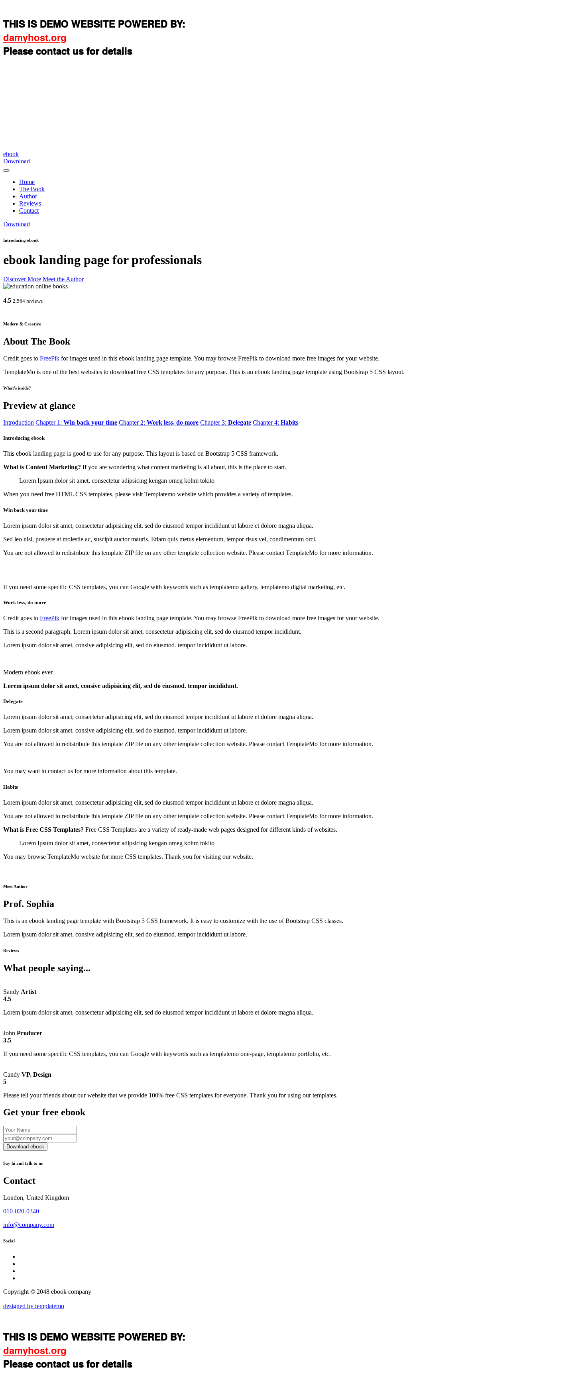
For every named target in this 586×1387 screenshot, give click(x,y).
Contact (29, 210)
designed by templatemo (33, 1306)
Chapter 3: (225, 422)
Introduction (18, 422)
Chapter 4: (275, 422)
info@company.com (28, 1224)
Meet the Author (63, 279)
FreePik (49, 358)
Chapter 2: (159, 422)
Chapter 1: (76, 422)
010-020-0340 (21, 1211)
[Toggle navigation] (6, 170)
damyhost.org (35, 37)
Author (28, 196)
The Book (32, 189)
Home (27, 181)
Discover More (22, 279)
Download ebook (25, 1147)
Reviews (30, 203)
